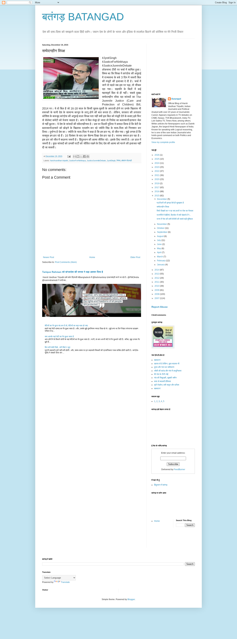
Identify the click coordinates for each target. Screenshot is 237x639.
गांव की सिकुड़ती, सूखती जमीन (165, 377)
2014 (157, 270)
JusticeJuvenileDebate (96, 160)
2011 (157, 282)
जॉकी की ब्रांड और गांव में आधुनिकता (167, 371)
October (161, 228)
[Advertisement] (177, 65)
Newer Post (48, 257)
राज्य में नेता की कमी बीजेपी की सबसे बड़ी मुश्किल (175, 219)
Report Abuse (159, 306)
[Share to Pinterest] (88, 156)
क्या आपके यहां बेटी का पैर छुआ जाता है (59, 336)
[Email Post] (69, 156)
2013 (157, 274)
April (159, 252)
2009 (157, 290)
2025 (157, 159)
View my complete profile (163, 142)
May (159, 248)
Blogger (131, 599)
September (162, 232)
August (160, 236)
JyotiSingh (111, 160)
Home (92, 257)
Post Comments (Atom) (66, 262)
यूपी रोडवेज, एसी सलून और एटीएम (166, 385)
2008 (157, 294)
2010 (157, 286)
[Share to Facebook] (84, 156)
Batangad (176, 99)
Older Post (135, 257)
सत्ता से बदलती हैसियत (162, 381)
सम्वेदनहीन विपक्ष (163, 207)
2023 (157, 167)
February (161, 260)
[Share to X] (81, 156)
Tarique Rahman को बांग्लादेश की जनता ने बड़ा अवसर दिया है (72, 272)
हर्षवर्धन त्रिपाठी (126, 160)
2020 (157, 179)
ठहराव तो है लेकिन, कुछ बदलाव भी (166, 363)
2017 (157, 187)
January (161, 264)
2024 (157, 163)
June (159, 244)
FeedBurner (179, 469)
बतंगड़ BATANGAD (83, 17)
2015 (157, 195)
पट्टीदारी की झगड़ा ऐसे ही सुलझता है (170, 203)
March (160, 256)
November (162, 224)
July (159, 240)
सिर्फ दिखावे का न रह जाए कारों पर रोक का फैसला (175, 211)
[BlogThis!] (78, 156)
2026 (157, 155)
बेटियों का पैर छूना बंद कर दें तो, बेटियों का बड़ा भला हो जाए (66, 325)
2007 (157, 298)
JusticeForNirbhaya (77, 160)
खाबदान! (157, 360)
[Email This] (74, 156)
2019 (157, 183)
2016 (157, 191)
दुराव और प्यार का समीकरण (164, 367)
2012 (157, 278)
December (162, 199)
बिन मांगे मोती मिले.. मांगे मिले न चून (57, 347)
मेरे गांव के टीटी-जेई (161, 374)
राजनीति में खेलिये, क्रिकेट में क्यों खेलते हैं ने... (174, 215)
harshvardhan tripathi (59, 160)
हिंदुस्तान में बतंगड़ (160, 485)
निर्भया (118, 160)
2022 (157, 171)
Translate (65, 582)
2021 (157, 175)
